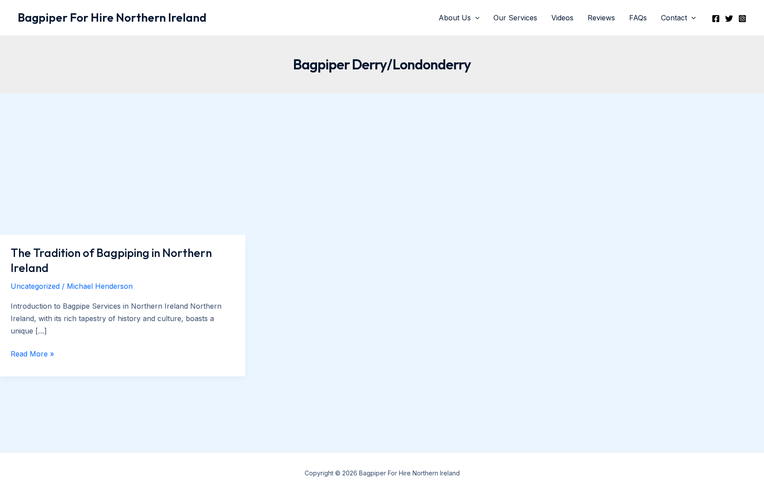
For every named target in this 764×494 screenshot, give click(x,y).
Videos (562, 17)
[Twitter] (729, 19)
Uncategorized (35, 286)
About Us (455, 17)
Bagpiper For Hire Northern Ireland (112, 17)
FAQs (638, 17)
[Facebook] (716, 19)
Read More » (32, 354)
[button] (475, 17)
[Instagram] (742, 19)
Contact (674, 17)
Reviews (601, 17)
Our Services (515, 17)
